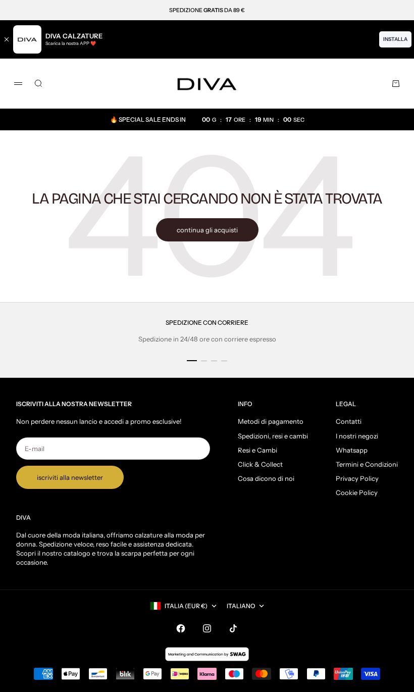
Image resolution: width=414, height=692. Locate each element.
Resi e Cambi (257, 450)
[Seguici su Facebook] (181, 628)
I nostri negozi (357, 436)
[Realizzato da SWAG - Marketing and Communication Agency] (207, 654)
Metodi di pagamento (270, 421)
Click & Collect (260, 464)
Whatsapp (352, 450)
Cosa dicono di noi (266, 478)
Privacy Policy (357, 478)
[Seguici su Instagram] (207, 628)
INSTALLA (395, 39)
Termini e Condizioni (367, 464)
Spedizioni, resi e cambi (273, 436)
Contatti (348, 421)
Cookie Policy (357, 492)
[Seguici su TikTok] (233, 628)
